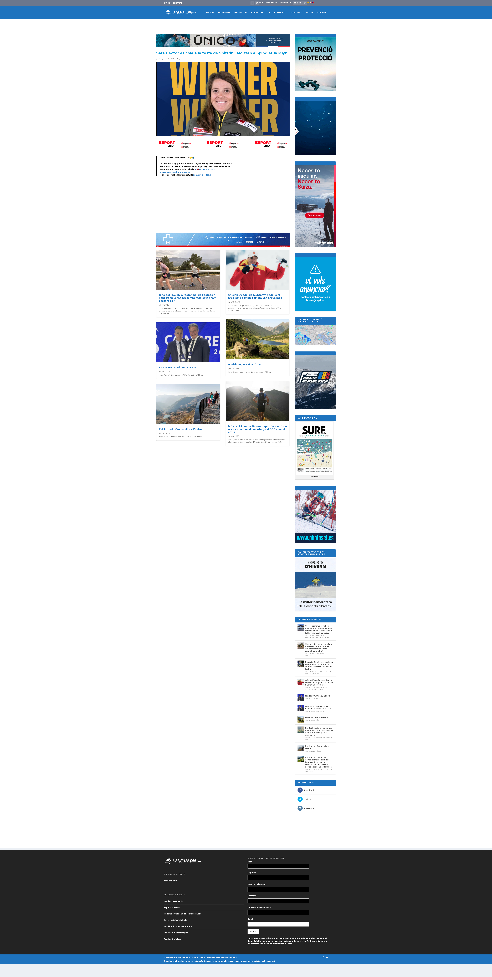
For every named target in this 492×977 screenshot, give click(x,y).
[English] (313, 2)
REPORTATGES (240, 12)
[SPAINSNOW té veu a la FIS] (301, 697)
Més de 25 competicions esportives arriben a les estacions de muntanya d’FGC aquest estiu (257, 429)
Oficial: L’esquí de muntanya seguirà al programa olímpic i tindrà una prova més (255, 296)
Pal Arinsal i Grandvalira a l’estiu (180, 429)
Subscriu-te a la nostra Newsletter (275, 2)
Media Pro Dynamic (173, 901)
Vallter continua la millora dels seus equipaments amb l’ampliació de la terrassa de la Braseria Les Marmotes (318, 629)
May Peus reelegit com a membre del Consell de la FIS (319, 707)
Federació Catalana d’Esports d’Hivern (182, 914)
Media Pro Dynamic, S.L (228, 957)
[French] (310, 2)
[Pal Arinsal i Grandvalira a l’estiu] (301, 748)
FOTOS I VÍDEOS (276, 12)
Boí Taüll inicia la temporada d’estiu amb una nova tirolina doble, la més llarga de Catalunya (319, 731)
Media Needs (184, 957)
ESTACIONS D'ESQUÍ (313, 637)
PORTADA (317, 674)
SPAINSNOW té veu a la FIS (177, 367)
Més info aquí (170, 880)
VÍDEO (183, 59)
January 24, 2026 (202, 175)
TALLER (309, 12)
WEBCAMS (321, 12)
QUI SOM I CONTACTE (173, 3)
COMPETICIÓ (257, 12)
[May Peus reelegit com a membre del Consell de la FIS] (301, 708)
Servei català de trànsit (175, 920)
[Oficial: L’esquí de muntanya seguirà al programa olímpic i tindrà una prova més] (301, 682)
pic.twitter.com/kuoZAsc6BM (175, 172)
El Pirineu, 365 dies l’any (244, 364)
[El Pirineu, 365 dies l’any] (301, 719)
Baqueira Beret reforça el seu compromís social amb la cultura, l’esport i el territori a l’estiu (319, 665)
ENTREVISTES (224, 12)
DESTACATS (319, 635)
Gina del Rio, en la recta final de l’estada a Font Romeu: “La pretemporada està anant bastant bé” (188, 298)
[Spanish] (308, 2)
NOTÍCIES (210, 12)
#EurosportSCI (207, 169)
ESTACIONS (294, 12)
